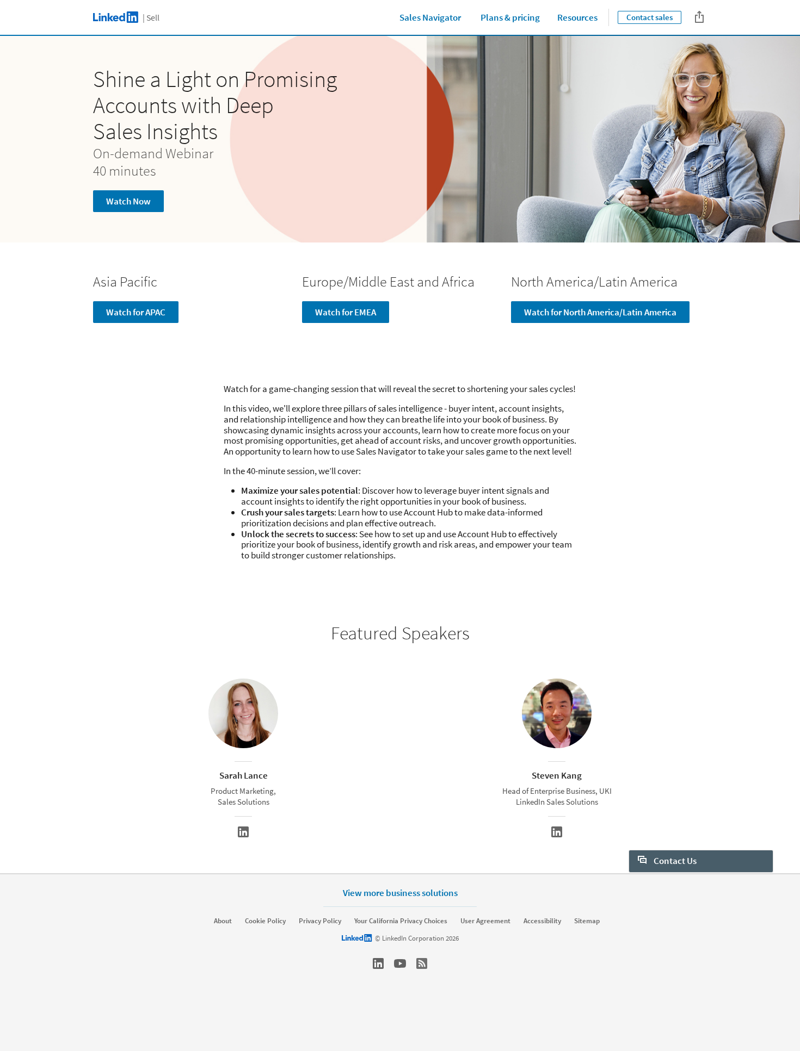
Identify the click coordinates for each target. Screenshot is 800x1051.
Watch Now (128, 201)
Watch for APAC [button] (135, 312)
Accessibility (542, 921)
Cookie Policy (265, 921)
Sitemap (587, 921)
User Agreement (485, 921)
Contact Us (674, 861)
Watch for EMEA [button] (345, 312)
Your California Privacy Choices (400, 921)
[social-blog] (422, 963)
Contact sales (649, 17)
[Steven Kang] (557, 832)
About (223, 921)
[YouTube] (400, 963)
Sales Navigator (430, 17)
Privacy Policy (320, 921)
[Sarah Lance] (243, 832)
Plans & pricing (510, 17)
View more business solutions (400, 892)
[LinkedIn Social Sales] (378, 963)
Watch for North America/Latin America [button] (600, 312)
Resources (577, 17)
